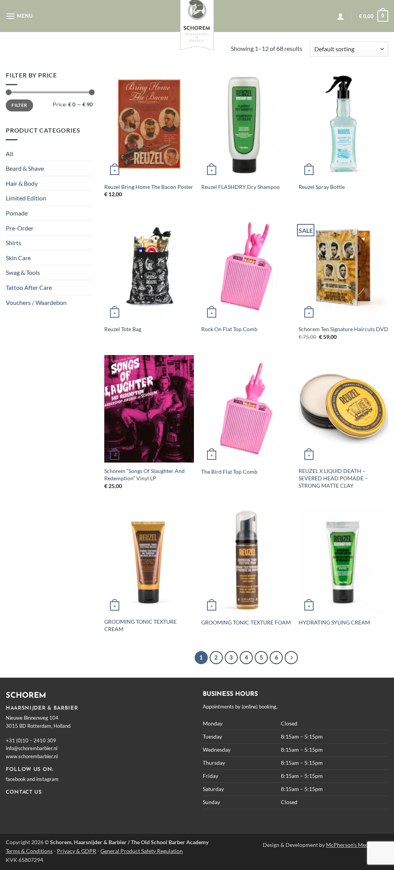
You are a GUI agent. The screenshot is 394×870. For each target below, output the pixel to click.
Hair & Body (22, 183)
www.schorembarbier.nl (32, 756)
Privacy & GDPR (76, 851)
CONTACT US (24, 792)
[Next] (291, 657)
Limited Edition (26, 198)
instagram (47, 779)
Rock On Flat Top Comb (229, 329)
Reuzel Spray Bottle (322, 186)
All (9, 153)
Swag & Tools (23, 272)
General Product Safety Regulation (141, 851)
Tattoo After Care (29, 287)
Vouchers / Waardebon (36, 302)
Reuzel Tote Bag (122, 329)
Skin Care (18, 257)
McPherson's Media (349, 844)
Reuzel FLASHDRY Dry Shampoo (240, 186)
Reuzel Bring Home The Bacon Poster (148, 186)
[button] (19, 16)
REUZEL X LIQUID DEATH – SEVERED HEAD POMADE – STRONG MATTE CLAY (333, 478)
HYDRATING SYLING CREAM (334, 622)
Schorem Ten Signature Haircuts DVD (343, 329)
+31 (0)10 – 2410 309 (31, 740)
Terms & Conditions (29, 851)
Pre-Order (19, 228)
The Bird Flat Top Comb (229, 471)
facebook (16, 779)
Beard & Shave (25, 168)
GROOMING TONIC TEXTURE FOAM (246, 622)
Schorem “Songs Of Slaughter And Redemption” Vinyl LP (144, 474)
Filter (19, 105)
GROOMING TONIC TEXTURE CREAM (140, 625)
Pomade (17, 213)
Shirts (13, 242)
